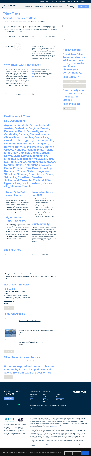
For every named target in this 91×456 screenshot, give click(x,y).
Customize (68, 453)
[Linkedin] (84, 392)
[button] (27, 6)
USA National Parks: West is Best (30, 321)
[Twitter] (79, 392)
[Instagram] (76, 392)
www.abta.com (49, 425)
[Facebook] (74, 392)
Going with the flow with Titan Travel (31, 342)
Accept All (85, 453)
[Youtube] (82, 392)
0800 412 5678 (71, 77)
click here (37, 441)
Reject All (76, 453)
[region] (45, 452)
